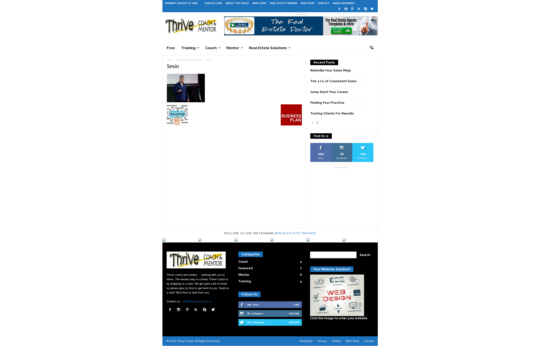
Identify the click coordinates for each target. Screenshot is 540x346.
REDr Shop (307, 3)
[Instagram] (345, 9)
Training (188, 48)
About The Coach (237, 3)
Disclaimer (306, 341)
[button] (371, 48)
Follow (342, 144)
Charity (336, 341)
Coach (211, 48)
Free (171, 48)
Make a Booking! (344, 3)
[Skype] (365, 9)
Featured (245, 268)
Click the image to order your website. (339, 318)
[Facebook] (339, 9)
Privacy (322, 341)
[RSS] (359, 9)
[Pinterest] (352, 9)
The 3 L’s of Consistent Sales (333, 81)
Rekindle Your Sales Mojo (330, 70)
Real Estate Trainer (283, 3)
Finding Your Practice (327, 103)
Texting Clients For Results (332, 113)
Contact (323, 3)
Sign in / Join (213, 3)
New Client (259, 3)
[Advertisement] (341, 197)
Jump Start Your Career (329, 92)
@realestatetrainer (295, 233)
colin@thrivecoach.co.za (197, 301)
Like (320, 144)
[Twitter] (372, 9)
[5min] (234, 88)
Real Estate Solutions (268, 48)
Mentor (232, 48)
